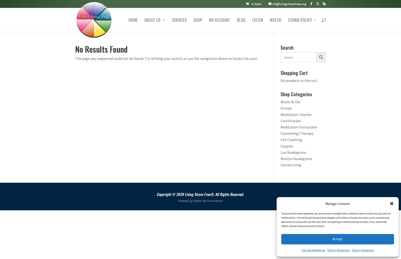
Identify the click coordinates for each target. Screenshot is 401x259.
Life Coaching (291, 139)
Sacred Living (291, 165)
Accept (338, 239)
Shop (198, 20)
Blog (241, 20)
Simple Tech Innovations (208, 201)
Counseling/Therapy (297, 133)
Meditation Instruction (299, 127)
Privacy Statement (338, 250)
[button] (391, 203)
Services (179, 20)
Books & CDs (290, 101)
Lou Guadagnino (293, 152)
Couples (287, 146)
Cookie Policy (300, 20)
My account (219, 20)
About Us (152, 20)
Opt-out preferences (313, 250)
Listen (257, 20)
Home (133, 20)
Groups (286, 108)
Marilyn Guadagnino (296, 158)
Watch (275, 20)
